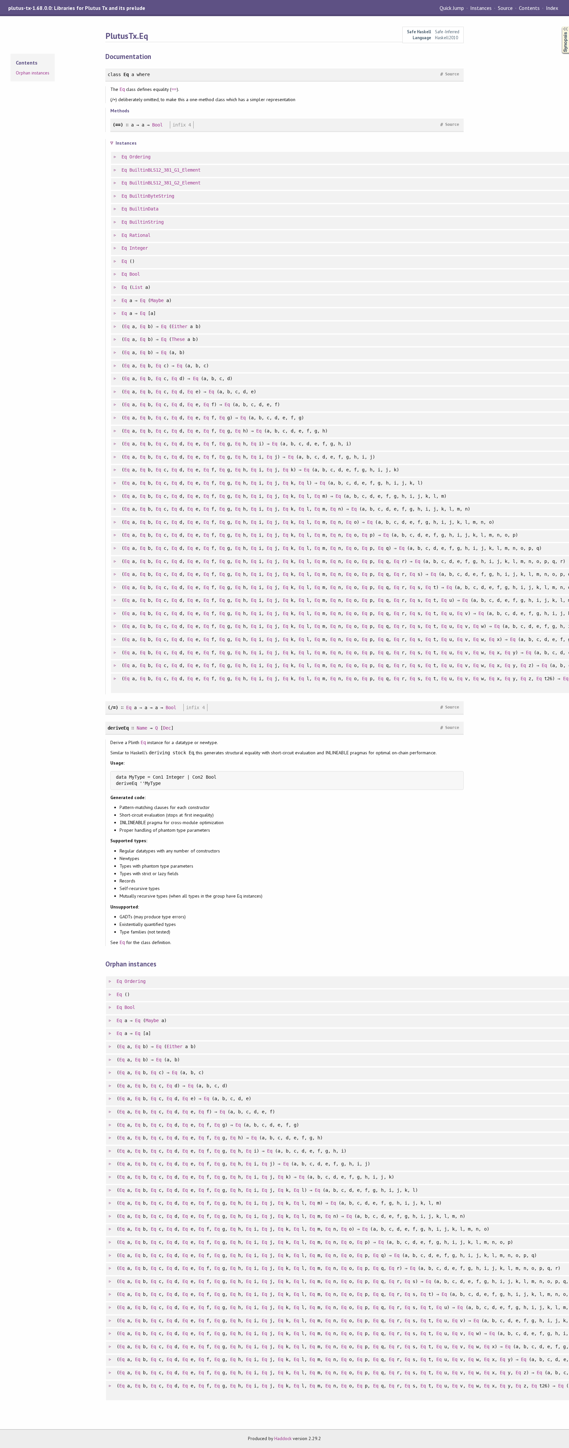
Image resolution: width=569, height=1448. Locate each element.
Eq (122, 89)
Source (505, 8)
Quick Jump (452, 8)
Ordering (139, 156)
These (178, 339)
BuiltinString (146, 222)
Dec (167, 728)
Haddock (282, 1438)
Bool (157, 124)
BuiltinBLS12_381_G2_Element (165, 182)
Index (552, 8)
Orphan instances (32, 73)
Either (179, 326)
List (137, 287)
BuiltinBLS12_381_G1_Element (165, 170)
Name (142, 728)
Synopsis (560, 26)
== (173, 89)
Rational (139, 235)
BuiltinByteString (151, 196)
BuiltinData (143, 208)
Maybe (157, 300)
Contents (529, 8)
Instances (481, 8)
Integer (138, 248)
